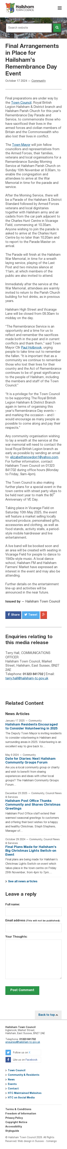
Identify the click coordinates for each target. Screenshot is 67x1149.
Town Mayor (21, 145)
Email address (32, 920)
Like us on (24, 1060)
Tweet (32, 614)
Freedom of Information (20, 1113)
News (11, 1079)
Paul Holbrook (31, 347)
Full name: (12, 904)
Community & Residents (23, 1075)
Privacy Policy (14, 1118)
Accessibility (13, 1126)
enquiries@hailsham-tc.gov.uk (22, 1042)
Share (15, 614)
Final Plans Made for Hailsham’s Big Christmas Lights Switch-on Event (30, 850)
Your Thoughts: (16, 936)
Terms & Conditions (18, 1109)
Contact (13, 1088)
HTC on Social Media (21, 1097)
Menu (60, 8)
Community (38, 81)
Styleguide (12, 1131)
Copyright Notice (16, 1122)
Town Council (21, 102)
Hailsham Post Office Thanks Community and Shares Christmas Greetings (32, 804)
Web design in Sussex (31, 1141)
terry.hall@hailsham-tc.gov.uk (26, 678)
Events (12, 1084)
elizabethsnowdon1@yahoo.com (34, 457)
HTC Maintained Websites (24, 1093)
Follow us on (21, 1053)
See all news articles (22, 881)
